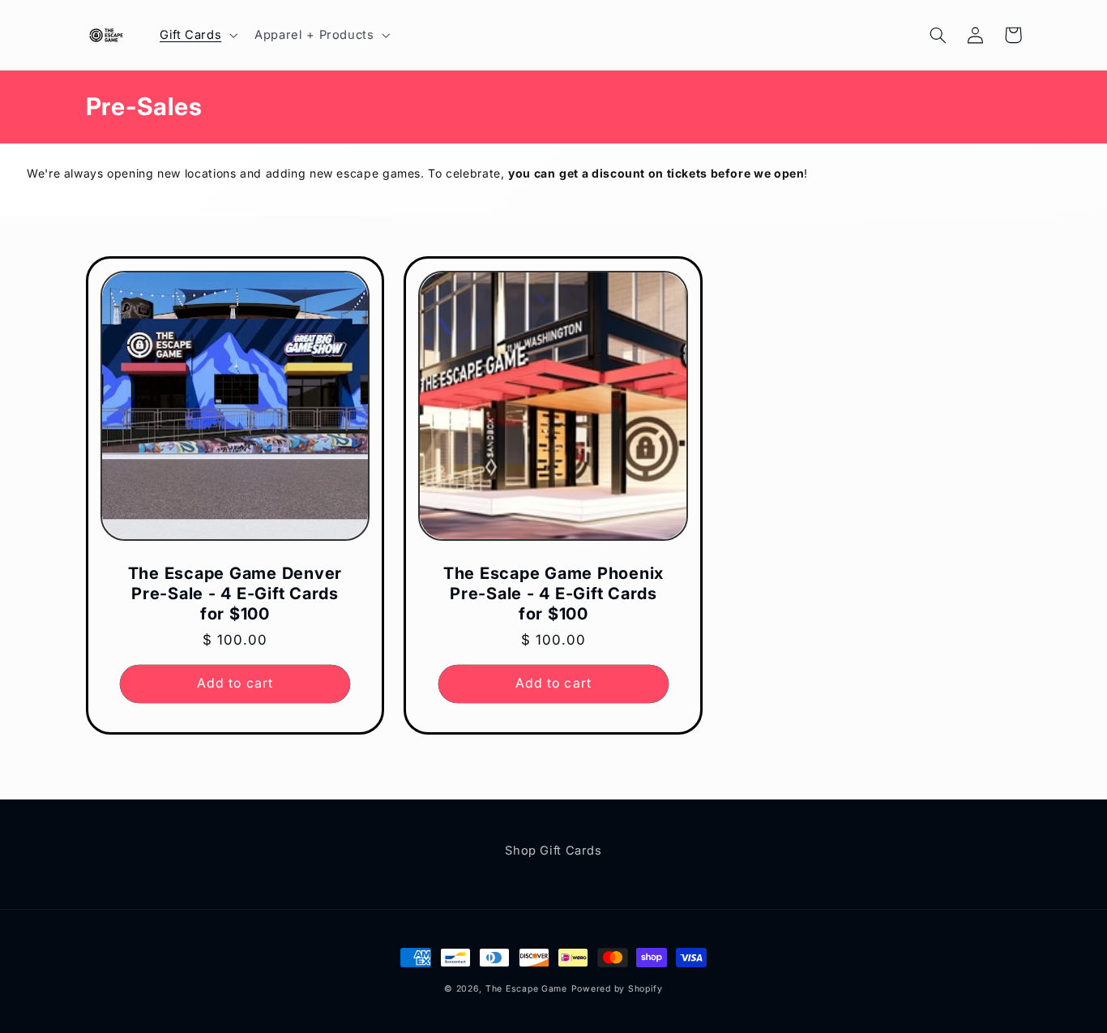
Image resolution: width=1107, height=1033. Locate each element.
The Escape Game (526, 989)
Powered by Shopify (617, 989)
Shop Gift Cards (553, 850)
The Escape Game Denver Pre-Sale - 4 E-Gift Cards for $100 (235, 594)
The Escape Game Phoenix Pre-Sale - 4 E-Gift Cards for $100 (553, 594)
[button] (196, 35)
